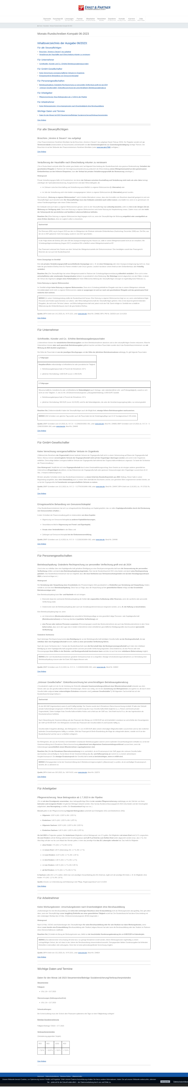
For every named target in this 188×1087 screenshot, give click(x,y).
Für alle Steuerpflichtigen (49, 47)
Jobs (141, 19)
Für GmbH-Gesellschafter (49, 69)
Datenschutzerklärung (52, 1076)
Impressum (40, 1076)
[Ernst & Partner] (94, 12)
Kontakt (122, 19)
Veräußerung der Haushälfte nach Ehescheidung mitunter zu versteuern (64, 54)
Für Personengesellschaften (50, 81)
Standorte (112, 19)
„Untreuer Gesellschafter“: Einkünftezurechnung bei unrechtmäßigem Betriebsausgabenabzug (72, 88)
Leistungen (69, 19)
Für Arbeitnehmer (45, 102)
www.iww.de (82, 314)
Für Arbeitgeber (44, 93)
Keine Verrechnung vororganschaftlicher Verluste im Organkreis (61, 73)
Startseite (47, 19)
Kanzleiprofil (58, 19)
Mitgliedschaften (77, 1076)
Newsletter (101, 19)
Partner (79, 19)
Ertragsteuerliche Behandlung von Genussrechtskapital (58, 76)
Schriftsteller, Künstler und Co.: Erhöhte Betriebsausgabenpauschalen (64, 64)
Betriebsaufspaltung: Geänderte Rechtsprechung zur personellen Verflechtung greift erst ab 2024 (73, 85)
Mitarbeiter (90, 19)
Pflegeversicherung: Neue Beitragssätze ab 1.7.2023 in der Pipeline (63, 97)
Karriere (131, 19)
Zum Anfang (41, 120)
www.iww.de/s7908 (103, 147)
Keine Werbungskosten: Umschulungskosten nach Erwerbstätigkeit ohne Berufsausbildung (71, 106)
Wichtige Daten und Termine (51, 111)
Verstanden (165, 1082)
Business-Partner (65, 1076)
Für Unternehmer (45, 60)
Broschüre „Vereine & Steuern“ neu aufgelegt (55, 52)
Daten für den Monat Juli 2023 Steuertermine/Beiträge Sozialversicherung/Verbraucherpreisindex (73, 115)
